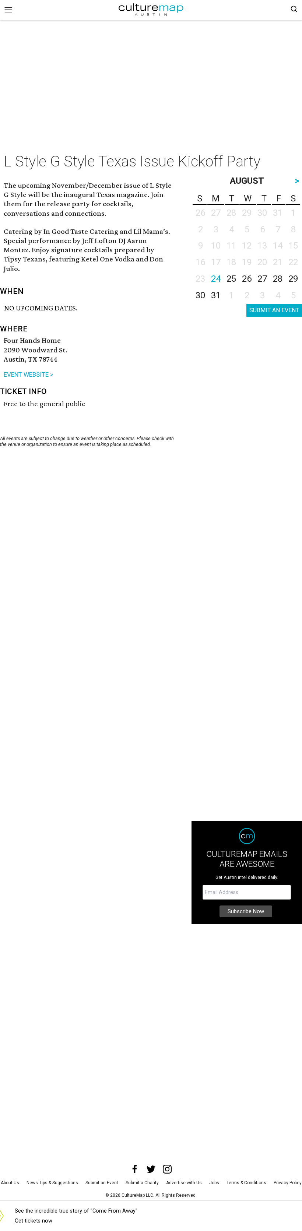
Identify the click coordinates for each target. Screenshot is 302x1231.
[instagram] (167, 1169)
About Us (10, 1182)
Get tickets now (33, 1221)
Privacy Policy (288, 1182)
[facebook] (134, 1169)
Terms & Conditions (246, 1182)
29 (293, 279)
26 (247, 279)
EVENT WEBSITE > (28, 374)
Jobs (214, 1182)
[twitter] (151, 1169)
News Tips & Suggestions (52, 1182)
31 (216, 295)
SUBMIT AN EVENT (274, 310)
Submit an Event (101, 1182)
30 (200, 295)
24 (216, 279)
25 (231, 279)
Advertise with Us (184, 1182)
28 (277, 279)
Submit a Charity (142, 1182)
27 (262, 279)
